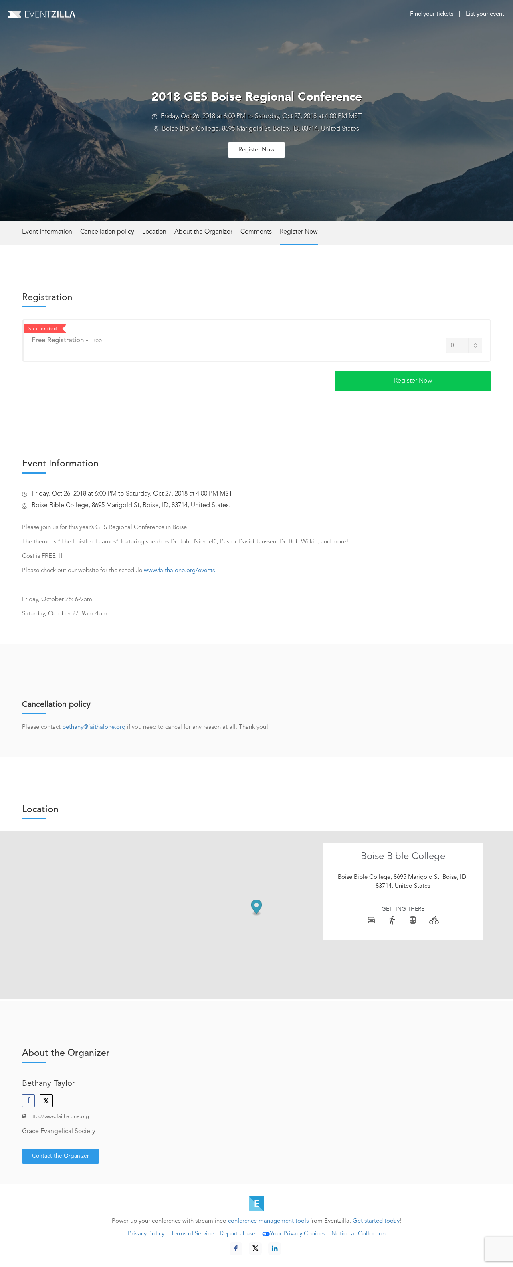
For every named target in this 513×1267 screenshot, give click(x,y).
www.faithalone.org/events (179, 571)
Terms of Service (192, 1234)
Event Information (47, 232)
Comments (256, 232)
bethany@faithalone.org (93, 727)
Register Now (256, 150)
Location (154, 232)
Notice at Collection (358, 1234)
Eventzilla (41, 14)
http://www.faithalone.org (59, 1116)
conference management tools (268, 1221)
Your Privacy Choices (297, 1234)
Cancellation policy (107, 232)
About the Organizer (203, 232)
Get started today (376, 1221)
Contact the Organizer (60, 1156)
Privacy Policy (146, 1234)
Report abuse (237, 1234)
